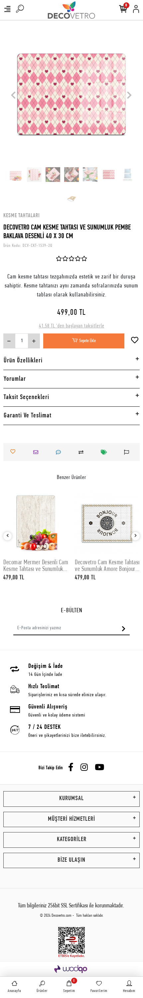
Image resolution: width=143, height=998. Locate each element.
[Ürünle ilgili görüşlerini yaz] (60, 452)
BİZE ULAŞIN (71, 860)
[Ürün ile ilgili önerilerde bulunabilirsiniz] (128, 452)
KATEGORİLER (71, 839)
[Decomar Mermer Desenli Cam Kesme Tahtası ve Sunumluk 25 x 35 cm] (35, 523)
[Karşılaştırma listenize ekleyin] (83, 452)
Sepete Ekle (87, 340)
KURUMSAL (71, 798)
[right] (135, 536)
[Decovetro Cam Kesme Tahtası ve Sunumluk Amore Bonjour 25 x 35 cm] (107, 523)
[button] (13, 95)
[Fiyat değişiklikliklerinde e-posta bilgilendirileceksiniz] (105, 452)
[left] (7, 536)
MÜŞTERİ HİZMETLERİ (71, 819)
